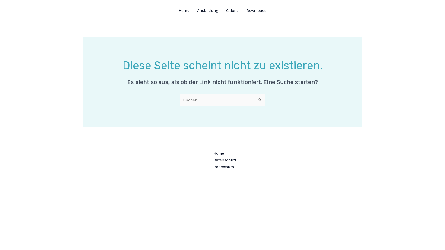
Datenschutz (225, 160)
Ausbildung (207, 10)
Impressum (223, 166)
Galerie (232, 10)
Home (184, 10)
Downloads (256, 10)
